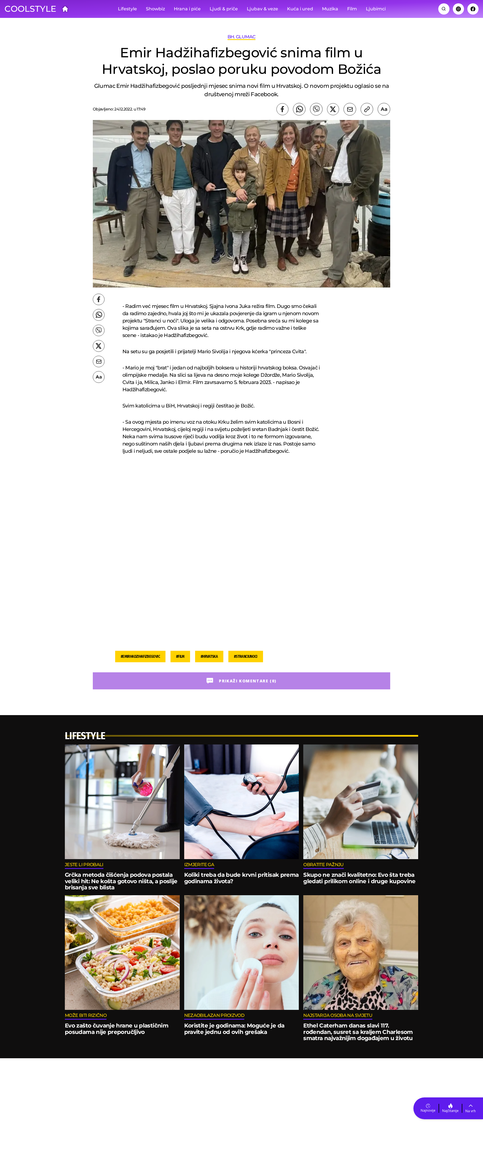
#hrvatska (209, 656)
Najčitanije (450, 1110)
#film (180, 656)
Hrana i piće (187, 8)
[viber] (316, 109)
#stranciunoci (245, 656)
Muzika (330, 8)
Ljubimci (376, 8)
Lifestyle (127, 8)
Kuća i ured (300, 8)
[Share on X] (333, 109)
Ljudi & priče (224, 8)
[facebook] (282, 109)
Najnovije (428, 1110)
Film (352, 8)
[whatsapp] (299, 109)
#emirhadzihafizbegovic (140, 656)
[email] (350, 109)
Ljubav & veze (262, 8)
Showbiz (155, 8)
